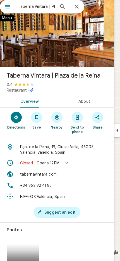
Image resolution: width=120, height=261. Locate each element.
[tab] (28, 101)
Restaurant (17, 90)
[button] (57, 163)
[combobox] (36, 6)
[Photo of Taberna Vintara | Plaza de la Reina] (57, 33)
